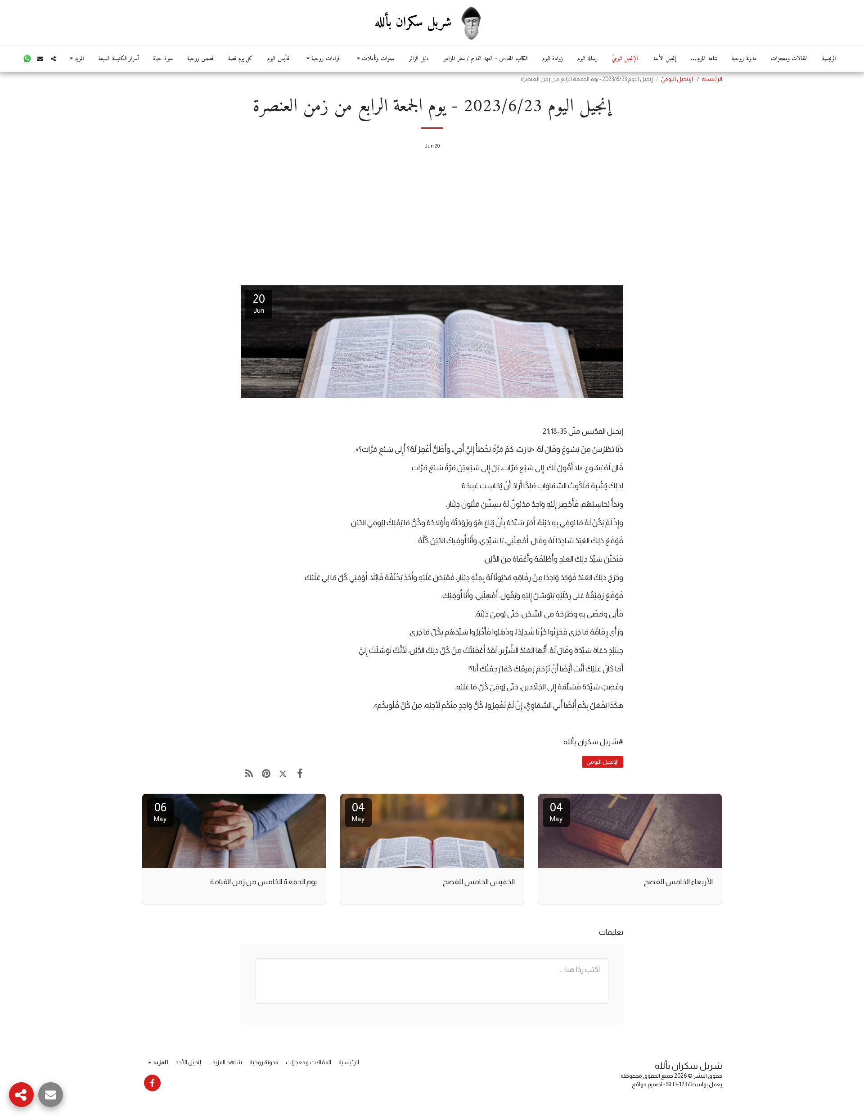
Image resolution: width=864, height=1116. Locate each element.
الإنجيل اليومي (602, 761)
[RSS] (249, 773)
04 (556, 812)
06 (160, 812)
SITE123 (676, 1084)
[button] (374, 59)
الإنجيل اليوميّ (677, 79)
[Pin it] (265, 773)
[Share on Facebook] (299, 773)
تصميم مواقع (647, 1084)
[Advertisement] (432, 220)
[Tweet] (282, 773)
